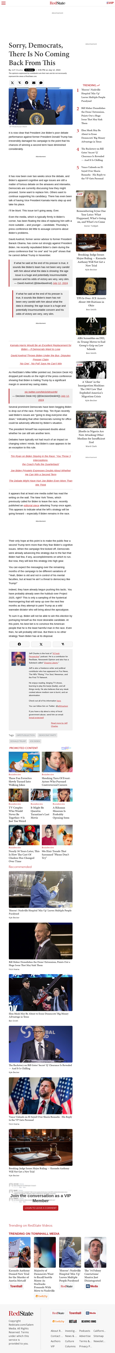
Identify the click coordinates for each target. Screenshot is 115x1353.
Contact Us (57, 1336)
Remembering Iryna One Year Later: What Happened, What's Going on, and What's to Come (91, 216)
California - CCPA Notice (100, 1330)
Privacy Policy (85, 1346)
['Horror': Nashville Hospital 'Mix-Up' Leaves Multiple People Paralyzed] (41, 889)
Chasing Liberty (51, 663)
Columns (70, 1346)
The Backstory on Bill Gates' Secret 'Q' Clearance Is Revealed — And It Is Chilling (40, 1066)
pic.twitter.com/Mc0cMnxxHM (41, 392)
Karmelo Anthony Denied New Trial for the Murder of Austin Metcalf (19, 1275)
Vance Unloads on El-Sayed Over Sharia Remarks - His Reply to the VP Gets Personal (40, 1118)
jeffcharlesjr (63, 706)
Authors (55, 1341)
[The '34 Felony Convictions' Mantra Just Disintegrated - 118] (95, 1252)
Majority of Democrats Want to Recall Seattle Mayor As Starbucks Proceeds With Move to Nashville (44, 1281)
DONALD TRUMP (18, 741)
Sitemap (99, 1336)
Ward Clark (91, 446)
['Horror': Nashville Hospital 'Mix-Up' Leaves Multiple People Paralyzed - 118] (70, 1252)
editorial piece (31, 505)
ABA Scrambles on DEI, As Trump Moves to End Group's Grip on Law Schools (91, 343)
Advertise (85, 1336)
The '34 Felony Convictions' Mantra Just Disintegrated (92, 1275)
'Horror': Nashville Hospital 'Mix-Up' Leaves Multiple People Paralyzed (40, 912)
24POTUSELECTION (26, 735)
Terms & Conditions (85, 1341)
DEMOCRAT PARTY (47, 735)
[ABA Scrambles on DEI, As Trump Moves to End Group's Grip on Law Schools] (91, 326)
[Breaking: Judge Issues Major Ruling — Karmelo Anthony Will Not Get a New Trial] (41, 1147)
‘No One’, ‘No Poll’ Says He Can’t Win (41, 363)
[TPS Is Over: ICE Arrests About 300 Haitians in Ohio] (91, 286)
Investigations (71, 1330)
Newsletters (100, 1341)
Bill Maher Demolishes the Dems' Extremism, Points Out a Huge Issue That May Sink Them (39, 963)
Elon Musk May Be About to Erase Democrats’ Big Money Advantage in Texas (38, 1015)
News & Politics (71, 1336)
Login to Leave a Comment (41, 1208)
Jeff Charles (17, 70)
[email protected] (36, 718)
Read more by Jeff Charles (59, 724)
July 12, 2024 (60, 283)
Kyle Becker (14, 918)
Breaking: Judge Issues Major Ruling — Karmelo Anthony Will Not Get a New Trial (39, 1170)
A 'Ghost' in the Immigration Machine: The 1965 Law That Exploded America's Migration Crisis (91, 389)
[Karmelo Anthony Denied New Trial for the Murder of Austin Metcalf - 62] (20, 1252)
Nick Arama (14, 969)
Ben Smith (13, 1021)
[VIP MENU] (110, 3)
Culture (69, 1341)
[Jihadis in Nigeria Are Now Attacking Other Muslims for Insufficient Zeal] (91, 419)
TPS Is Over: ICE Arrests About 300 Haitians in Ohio (91, 301)
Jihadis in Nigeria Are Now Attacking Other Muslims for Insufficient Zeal (91, 436)
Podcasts (84, 1330)
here (59, 701)
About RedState (57, 1330)
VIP (53, 1346)
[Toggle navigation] (3, 3)
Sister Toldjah (91, 226)
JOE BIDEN (35, 741)
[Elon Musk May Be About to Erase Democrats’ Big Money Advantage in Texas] (41, 992)
